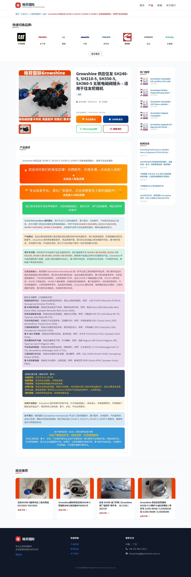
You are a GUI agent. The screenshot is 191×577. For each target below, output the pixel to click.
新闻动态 (75, 548)
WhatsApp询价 (90, 128)
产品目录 (75, 544)
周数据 (18, 554)
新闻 (159, 5)
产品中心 (24, 14)
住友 (44, 14)
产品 (151, 5)
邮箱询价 (117, 128)
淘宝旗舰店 (90, 119)
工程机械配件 (35, 14)
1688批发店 (117, 119)
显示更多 (95, 53)
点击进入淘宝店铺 (73, 178)
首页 (142, 5)
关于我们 (171, 5)
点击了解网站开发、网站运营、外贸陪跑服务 (73, 435)
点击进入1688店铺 (73, 195)
